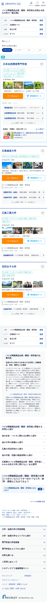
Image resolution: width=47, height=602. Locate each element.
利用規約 (27, 576)
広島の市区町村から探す (12, 449)
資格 (29, 50)
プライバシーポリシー (10, 580)
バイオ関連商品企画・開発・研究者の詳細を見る (25, 394)
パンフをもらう (13, 96)
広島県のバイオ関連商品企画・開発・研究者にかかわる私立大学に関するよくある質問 (22, 463)
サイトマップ (7, 576)
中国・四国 (30, 517)
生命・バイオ (21, 515)
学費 (40, 50)
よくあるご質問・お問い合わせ (14, 588)
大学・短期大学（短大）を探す (12, 513)
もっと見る (39, 129)
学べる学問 (18, 50)
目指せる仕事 (7, 50)
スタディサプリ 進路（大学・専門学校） (15, 510)
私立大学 (27, 513)
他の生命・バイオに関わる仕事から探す (19, 436)
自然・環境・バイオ (8, 515)
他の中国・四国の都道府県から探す (17, 455)
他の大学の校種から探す (12, 442)
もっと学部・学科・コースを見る (22, 123)
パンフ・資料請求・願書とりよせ (14, 584)
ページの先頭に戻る (38, 501)
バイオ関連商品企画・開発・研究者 (13, 517)
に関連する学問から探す (22, 428)
